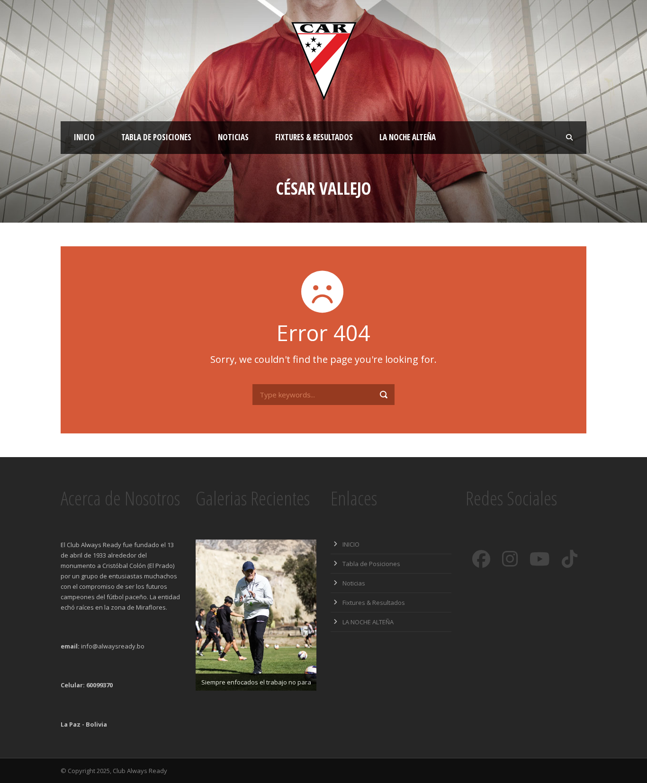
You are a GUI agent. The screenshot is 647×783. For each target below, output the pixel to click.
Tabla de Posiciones (156, 137)
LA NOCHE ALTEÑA (407, 137)
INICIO (84, 137)
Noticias (233, 137)
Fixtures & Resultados (314, 137)
